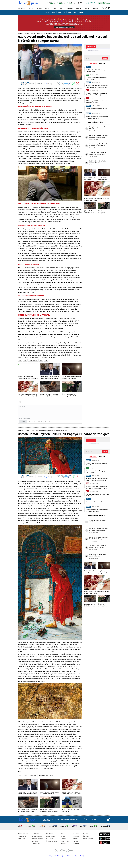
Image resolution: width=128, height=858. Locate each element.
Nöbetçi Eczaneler (37, 838)
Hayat (75, 12)
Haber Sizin (20, 33)
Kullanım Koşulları (75, 856)
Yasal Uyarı (82, 856)
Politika (81, 12)
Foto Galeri (69, 8)
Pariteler (83, 826)
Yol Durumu (93, 826)
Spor (54, 8)
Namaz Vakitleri (30, 826)
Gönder (23, 421)
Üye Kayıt (86, 836)
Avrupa (53, 12)
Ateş (20, 360)
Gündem (39, 8)
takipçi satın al (36, 843)
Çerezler (64, 856)
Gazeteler (95, 8)
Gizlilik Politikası (57, 856)
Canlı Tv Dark (35, 833)
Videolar (78, 8)
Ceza (25, 360)
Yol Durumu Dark (22, 836)
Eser (20, 775)
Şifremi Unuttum (88, 838)
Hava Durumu (53, 826)
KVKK (68, 856)
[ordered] (39, 422)
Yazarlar (86, 8)
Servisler (30, 8)
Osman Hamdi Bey (43, 775)
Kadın (61, 8)
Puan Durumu (64, 826)
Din (64, 12)
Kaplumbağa (33, 775)
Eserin (25, 775)
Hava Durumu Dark (23, 833)
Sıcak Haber (76, 843)
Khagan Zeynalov (33, 360)
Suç (46, 360)
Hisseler (74, 826)
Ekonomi (47, 8)
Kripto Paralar (105, 826)
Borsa (20, 826)
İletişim (51, 856)
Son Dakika (21, 8)
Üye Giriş (85, 833)
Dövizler (63, 836)
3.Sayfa (47, 12)
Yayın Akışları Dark (37, 836)
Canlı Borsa (49, 833)
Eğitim (69, 12)
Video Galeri (76, 836)
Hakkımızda (46, 856)
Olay (41, 360)
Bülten (59, 12)
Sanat (51, 775)
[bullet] (41, 422)
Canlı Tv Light (21, 838)
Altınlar (63, 833)
